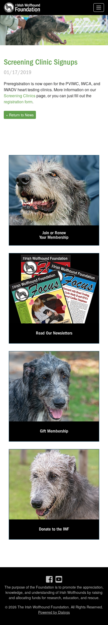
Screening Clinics (19, 96)
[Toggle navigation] (98, 7)
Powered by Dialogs (54, 612)
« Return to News (20, 114)
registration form (18, 102)
